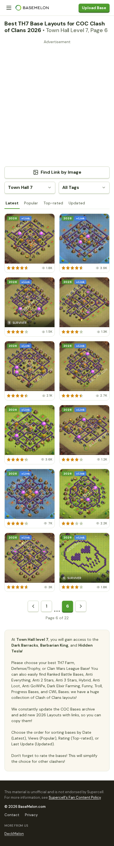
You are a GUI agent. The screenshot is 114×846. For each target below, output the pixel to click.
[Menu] (8, 7)
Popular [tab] (31, 203)
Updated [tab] (77, 203)
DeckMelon (14, 833)
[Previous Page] (33, 606)
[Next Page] (80, 606)
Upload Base (94, 7)
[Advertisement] (57, 103)
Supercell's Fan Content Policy (75, 797)
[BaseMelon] (32, 8)
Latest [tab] (12, 203)
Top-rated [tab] (53, 203)
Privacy (31, 815)
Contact (11, 815)
